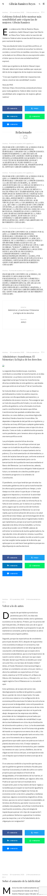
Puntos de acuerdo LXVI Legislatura (21, 143)
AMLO (23, 320)
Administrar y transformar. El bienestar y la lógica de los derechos (23, 310)
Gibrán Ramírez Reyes (22, 3)
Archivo (5, 12)
